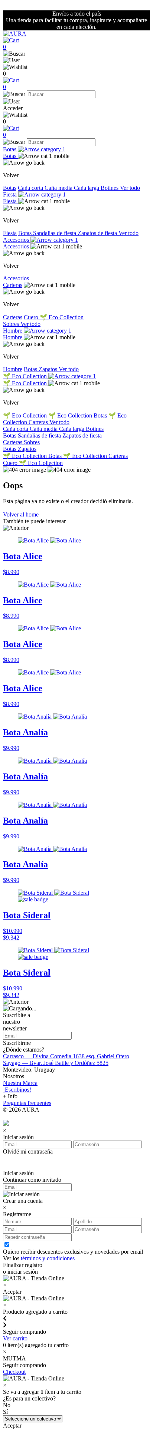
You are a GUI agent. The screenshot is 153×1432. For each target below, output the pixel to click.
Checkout (14, 1372)
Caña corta (31, 188)
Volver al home (21, 514)
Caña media (59, 188)
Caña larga (87, 188)
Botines (110, 188)
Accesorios (16, 240)
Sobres (11, 324)
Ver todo (130, 188)
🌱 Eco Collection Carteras (95, 456)
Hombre (13, 330)
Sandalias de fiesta (55, 233)
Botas (10, 149)
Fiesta (10, 194)
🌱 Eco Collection (62, 317)
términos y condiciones (48, 1258)
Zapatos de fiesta (98, 233)
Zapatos (49, 369)
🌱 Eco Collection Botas (78, 415)
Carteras (12, 285)
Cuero (32, 317)
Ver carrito (15, 1338)
